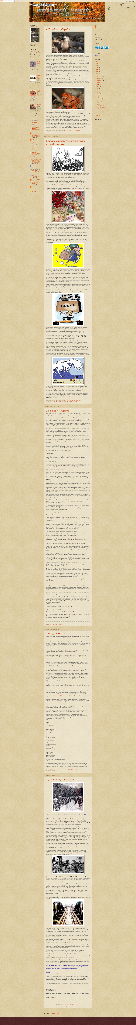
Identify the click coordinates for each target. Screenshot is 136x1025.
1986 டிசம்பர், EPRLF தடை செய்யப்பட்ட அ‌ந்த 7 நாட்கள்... (36, 154)
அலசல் (33, 175)
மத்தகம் (33, 167)
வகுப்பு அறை (34, 139)
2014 (97, 67)
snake (53, 131)
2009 (97, 75)
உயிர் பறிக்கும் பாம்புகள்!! (58, 29)
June (98, 86)
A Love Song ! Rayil (36, 176)
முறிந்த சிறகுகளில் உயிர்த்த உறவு (66, 695)
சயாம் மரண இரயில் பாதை (66, 1006)
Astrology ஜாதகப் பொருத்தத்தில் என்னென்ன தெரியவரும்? (36, 142)
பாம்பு (57, 131)
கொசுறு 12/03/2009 (55, 633)
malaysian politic (72, 401)
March (98, 92)
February (99, 111)
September (100, 80)
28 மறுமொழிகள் (77, 1004)
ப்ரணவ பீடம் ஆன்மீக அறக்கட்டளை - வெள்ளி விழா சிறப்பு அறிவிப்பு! (36, 161)
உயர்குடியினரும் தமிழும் (36, 123)
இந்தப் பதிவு (77, 669)
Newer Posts (48, 1011)
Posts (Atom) (55, 1013)
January (99, 113)
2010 (97, 73)
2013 (97, 69)
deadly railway (56, 1006)
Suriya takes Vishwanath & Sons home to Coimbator (36, 135)
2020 (97, 61)
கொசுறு (53, 770)
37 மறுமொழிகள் (77, 400)
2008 (97, 115)
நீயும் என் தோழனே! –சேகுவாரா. (39, 63)
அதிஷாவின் (34, 186)
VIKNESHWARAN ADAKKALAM (99, 27)
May (98, 88)
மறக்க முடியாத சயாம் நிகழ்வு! (60, 779)
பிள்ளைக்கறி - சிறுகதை (57, 410)
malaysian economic (61, 401)
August (99, 82)
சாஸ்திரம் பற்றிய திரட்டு (36, 159)
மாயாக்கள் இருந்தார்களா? (39, 91)
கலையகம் (34, 152)
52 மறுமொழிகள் (77, 769)
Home (68, 1011)
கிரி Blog (34, 191)
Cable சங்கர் (34, 133)
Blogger (75, 1021)
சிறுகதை (60, 624)
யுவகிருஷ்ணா (34, 170)
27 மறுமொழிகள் (77, 130)
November (99, 76)
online (96, 55)
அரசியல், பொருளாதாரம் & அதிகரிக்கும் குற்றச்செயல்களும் (101, 98)
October (99, 78)
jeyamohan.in (35, 122)
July (98, 84)
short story (55, 624)
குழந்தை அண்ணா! (35, 171)
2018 (97, 65)
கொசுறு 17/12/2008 (34, 51)
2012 (97, 71)
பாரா (33, 146)
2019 (97, 63)
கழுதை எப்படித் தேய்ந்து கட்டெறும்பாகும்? (36, 148)
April (98, 90)
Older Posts (88, 1011)
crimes (53, 401)
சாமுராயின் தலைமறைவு (36, 129)
